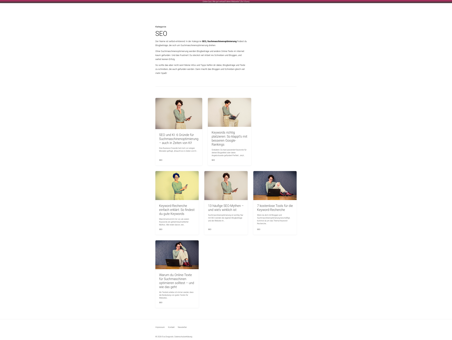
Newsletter (182, 327)
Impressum (160, 327)
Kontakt (171, 327)
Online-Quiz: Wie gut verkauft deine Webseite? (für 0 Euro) (226, 1)
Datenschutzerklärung (183, 337)
